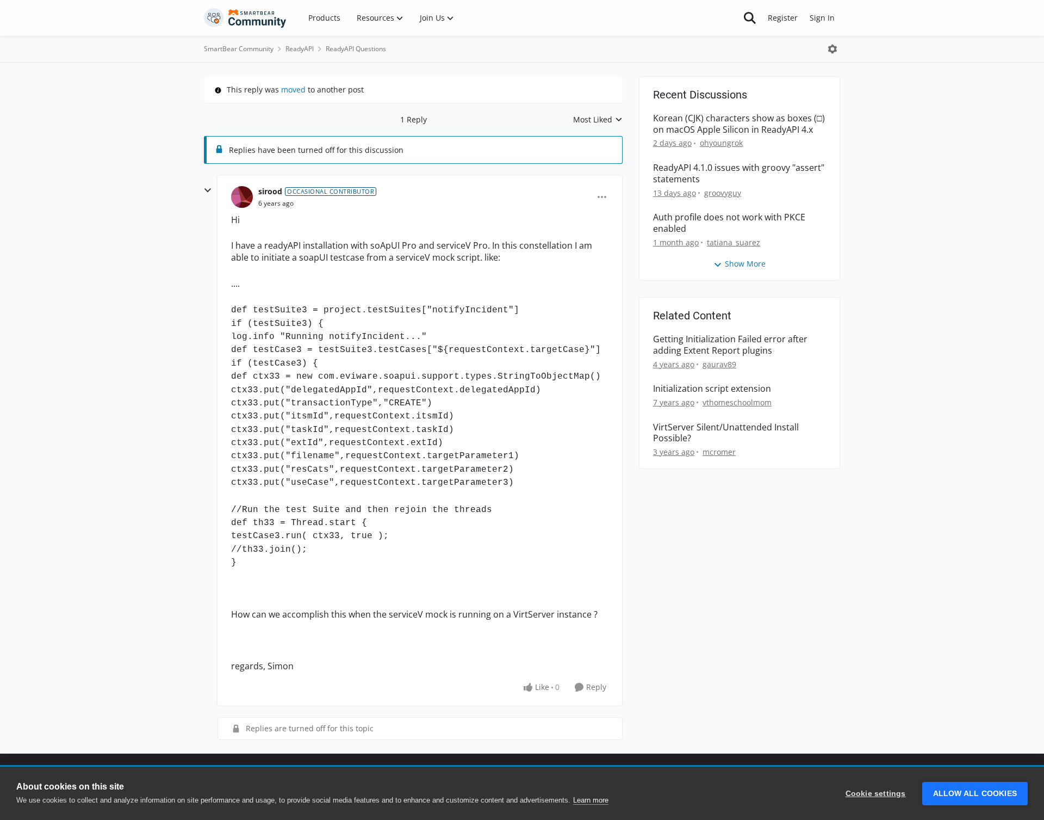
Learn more (590, 800)
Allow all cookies (975, 794)
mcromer (719, 452)
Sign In (822, 18)
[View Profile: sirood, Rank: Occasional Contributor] (242, 197)
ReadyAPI (299, 48)
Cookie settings (876, 794)
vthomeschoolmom (737, 402)
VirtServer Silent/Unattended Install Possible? (726, 433)
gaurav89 (719, 364)
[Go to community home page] (245, 18)
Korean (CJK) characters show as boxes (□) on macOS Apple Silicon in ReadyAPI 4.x (739, 124)
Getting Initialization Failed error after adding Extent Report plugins (730, 345)
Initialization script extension (712, 388)
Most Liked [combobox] (598, 119)
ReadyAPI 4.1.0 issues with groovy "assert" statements (738, 173)
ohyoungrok (721, 143)
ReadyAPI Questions (356, 48)
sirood (270, 191)
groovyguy (722, 193)
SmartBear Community (239, 48)
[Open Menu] (832, 49)
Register (783, 18)
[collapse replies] (207, 190)
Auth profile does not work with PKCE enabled (729, 223)
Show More (745, 263)
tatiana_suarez (733, 242)
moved (293, 89)
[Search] (749, 17)
